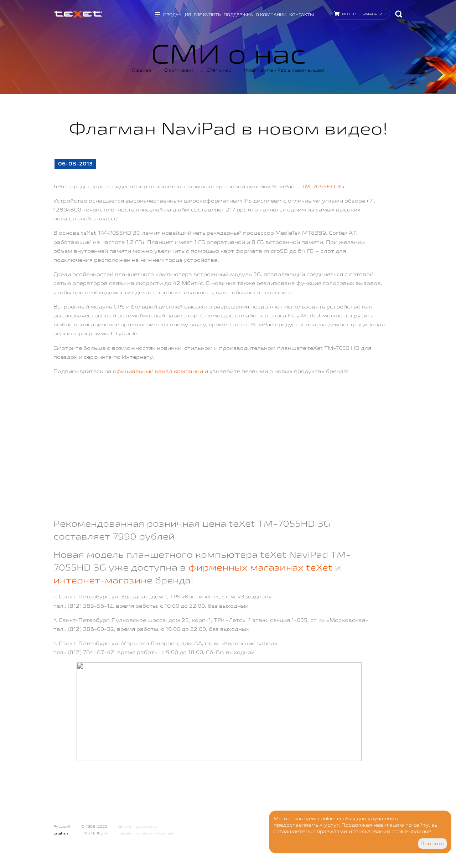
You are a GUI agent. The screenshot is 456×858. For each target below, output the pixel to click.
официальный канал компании (158, 371)
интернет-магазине (102, 580)
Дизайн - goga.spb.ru (137, 826)
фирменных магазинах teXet (260, 567)
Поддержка (238, 14)
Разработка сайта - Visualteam (147, 833)
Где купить (207, 14)
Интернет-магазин (363, 14)
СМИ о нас (219, 69)
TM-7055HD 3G (322, 186)
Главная (141, 69)
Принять (432, 843)
